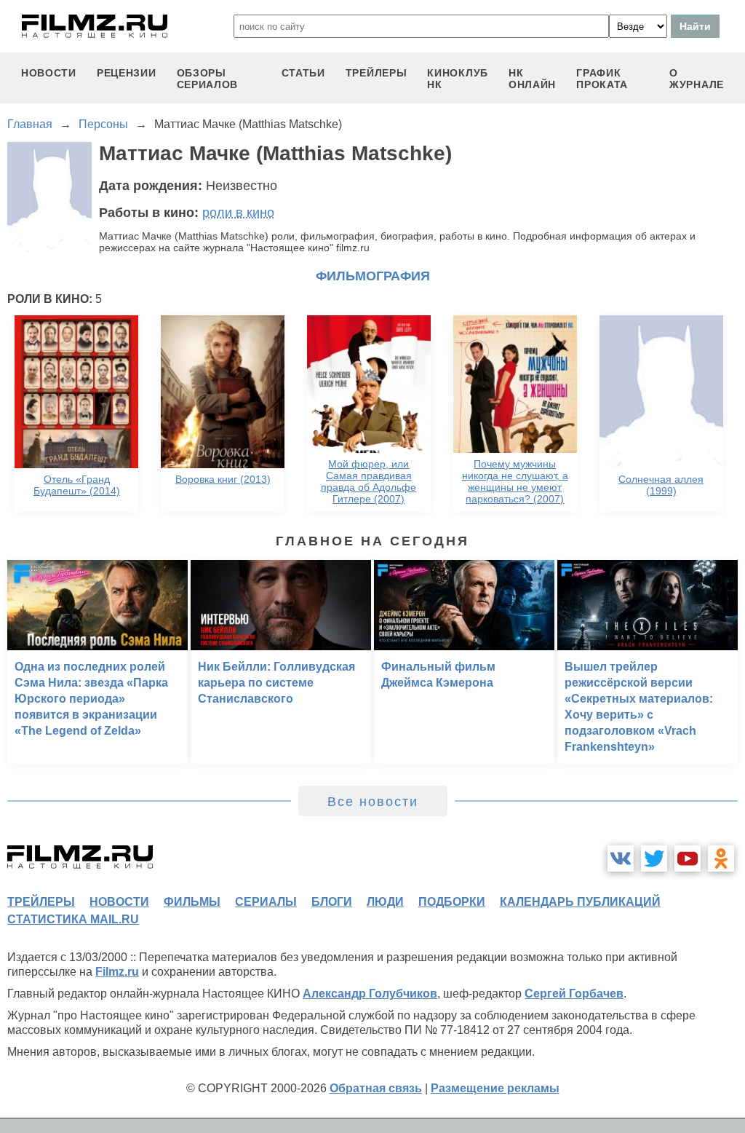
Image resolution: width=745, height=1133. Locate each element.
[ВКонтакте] (620, 858)
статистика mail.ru (73, 919)
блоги (331, 902)
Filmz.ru (117, 972)
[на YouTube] (687, 858)
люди (385, 902)
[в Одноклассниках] (721, 858)
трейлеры (376, 73)
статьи (303, 73)
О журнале (696, 78)
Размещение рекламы (495, 1088)
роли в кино (238, 212)
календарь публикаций (580, 902)
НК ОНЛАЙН (532, 78)
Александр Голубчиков (370, 993)
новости (48, 73)
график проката (602, 78)
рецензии (126, 73)
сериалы (266, 902)
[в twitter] (654, 858)
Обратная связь (376, 1088)
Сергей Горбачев (574, 993)
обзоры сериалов (208, 78)
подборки (451, 902)
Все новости (372, 801)
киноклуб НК (457, 78)
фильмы (192, 902)
